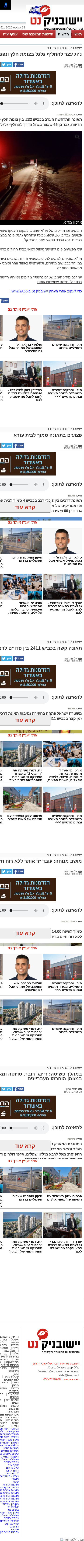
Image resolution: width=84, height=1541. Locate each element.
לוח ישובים (11, 1379)
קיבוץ (16, 1481)
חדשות (63, 34)
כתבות (15, 1368)
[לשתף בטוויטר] (6, 66)
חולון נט (14, 1526)
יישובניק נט (73, 48)
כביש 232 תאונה (66, 114)
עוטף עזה (10, 34)
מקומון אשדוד (11, 1504)
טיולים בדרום (11, 1462)
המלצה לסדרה (9, 1451)
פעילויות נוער (11, 1376)
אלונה (15, 1353)
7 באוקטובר (11, 1473)
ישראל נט (13, 1507)
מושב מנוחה (68, 921)
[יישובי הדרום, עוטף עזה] (55, 29)
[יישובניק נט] (52, 1353)
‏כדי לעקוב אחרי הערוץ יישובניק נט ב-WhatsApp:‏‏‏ (46, 291)
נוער (16, 1373)
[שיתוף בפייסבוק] (18, 66)
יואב (16, 1359)
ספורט (14, 1397)
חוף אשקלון (12, 1362)
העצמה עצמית (10, 1456)
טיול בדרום (12, 1467)
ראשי (78, 34)
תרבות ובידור (10, 1365)
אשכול (15, 1339)
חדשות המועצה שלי (37, 34)
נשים (15, 1403)
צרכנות (14, 1408)
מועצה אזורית (10, 1484)
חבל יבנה (9, 1350)
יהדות (15, 1423)
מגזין (15, 1385)
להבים (15, 1345)
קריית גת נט (12, 1523)
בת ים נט (13, 1509)
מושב (15, 1479)
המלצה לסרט (11, 1448)
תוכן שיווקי (13, 1411)
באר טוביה (12, 1420)
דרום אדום (12, 1417)
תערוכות (14, 1370)
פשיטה (71, 1139)
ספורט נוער (12, 1400)
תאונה (71, 495)
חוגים (15, 1382)
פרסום (14, 1529)
